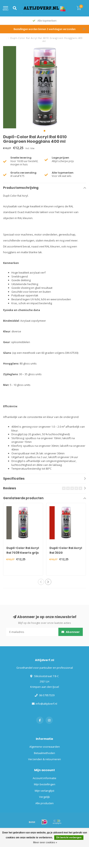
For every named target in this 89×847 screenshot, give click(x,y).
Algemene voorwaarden (44, 746)
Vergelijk (44, 797)
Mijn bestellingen (44, 784)
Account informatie (44, 778)
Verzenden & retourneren (44, 759)
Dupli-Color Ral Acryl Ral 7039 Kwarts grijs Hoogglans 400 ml (22, 552)
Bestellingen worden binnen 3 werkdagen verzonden (45, 29)
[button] (44, 131)
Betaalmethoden (44, 753)
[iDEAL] (44, 822)
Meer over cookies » (45, 842)
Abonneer (72, 632)
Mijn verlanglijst (44, 790)
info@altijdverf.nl (46, 703)
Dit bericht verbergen (68, 837)
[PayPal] (57, 822)
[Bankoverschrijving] (32, 822)
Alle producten (44, 803)
